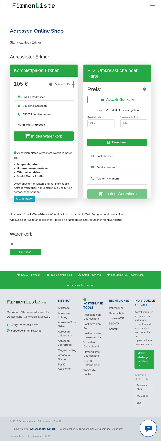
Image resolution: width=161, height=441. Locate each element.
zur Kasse (25, 251)
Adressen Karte (142, 387)
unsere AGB (116, 318)
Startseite (64, 307)
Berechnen (119, 142)
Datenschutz (116, 313)
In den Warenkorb (46, 136)
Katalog (24, 42)
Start (13, 42)
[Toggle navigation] (152, 5)
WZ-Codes (142, 396)
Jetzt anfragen (24, 198)
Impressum (116, 307)
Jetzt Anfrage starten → (143, 359)
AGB (47, 436)
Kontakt (113, 328)
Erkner (36, 42)
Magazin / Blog (67, 350)
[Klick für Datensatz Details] (144, 89)
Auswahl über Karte (120, 99)
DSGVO (114, 323)
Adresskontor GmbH (42, 428)
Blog (139, 402)
